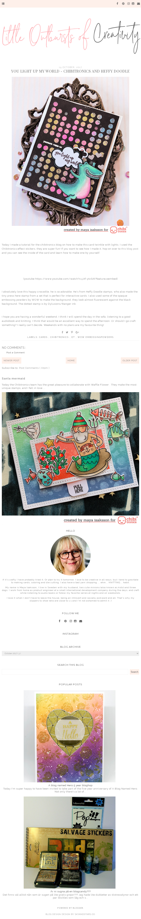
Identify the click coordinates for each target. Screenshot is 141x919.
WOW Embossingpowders (96, 337)
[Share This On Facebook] (62, 332)
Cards (43, 337)
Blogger (78, 908)
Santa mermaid (13, 378)
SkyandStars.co (85, 914)
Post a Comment (15, 352)
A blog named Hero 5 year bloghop (70, 785)
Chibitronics (60, 337)
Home (71, 360)
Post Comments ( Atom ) (34, 368)
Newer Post (11, 360)
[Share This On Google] (77, 332)
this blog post (129, 248)
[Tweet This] (67, 332)
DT (73, 337)
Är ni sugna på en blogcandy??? (70, 891)
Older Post (130, 360)
